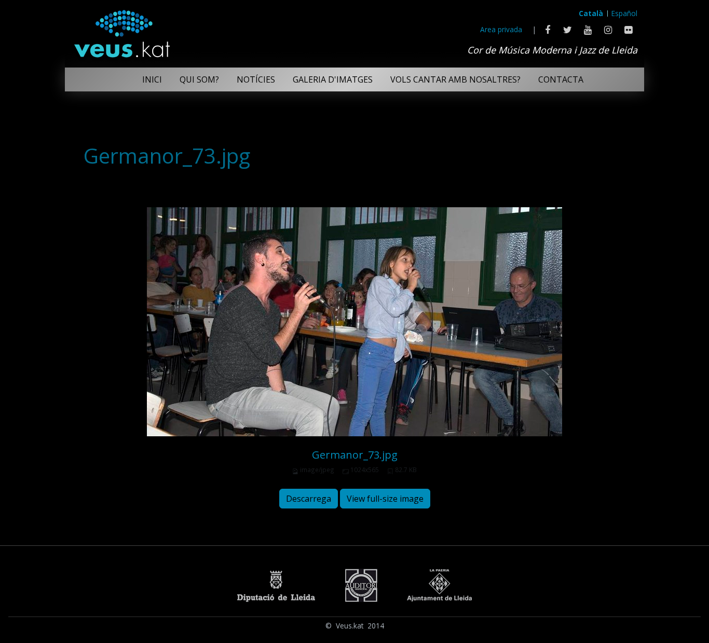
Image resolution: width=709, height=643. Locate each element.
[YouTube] (588, 29)
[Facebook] (547, 29)
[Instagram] (608, 29)
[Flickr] (628, 29)
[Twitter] (567, 29)
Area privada (501, 29)
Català (591, 13)
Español (624, 13)
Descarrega (308, 498)
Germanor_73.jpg (355, 455)
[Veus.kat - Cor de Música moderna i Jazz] (121, 31)
